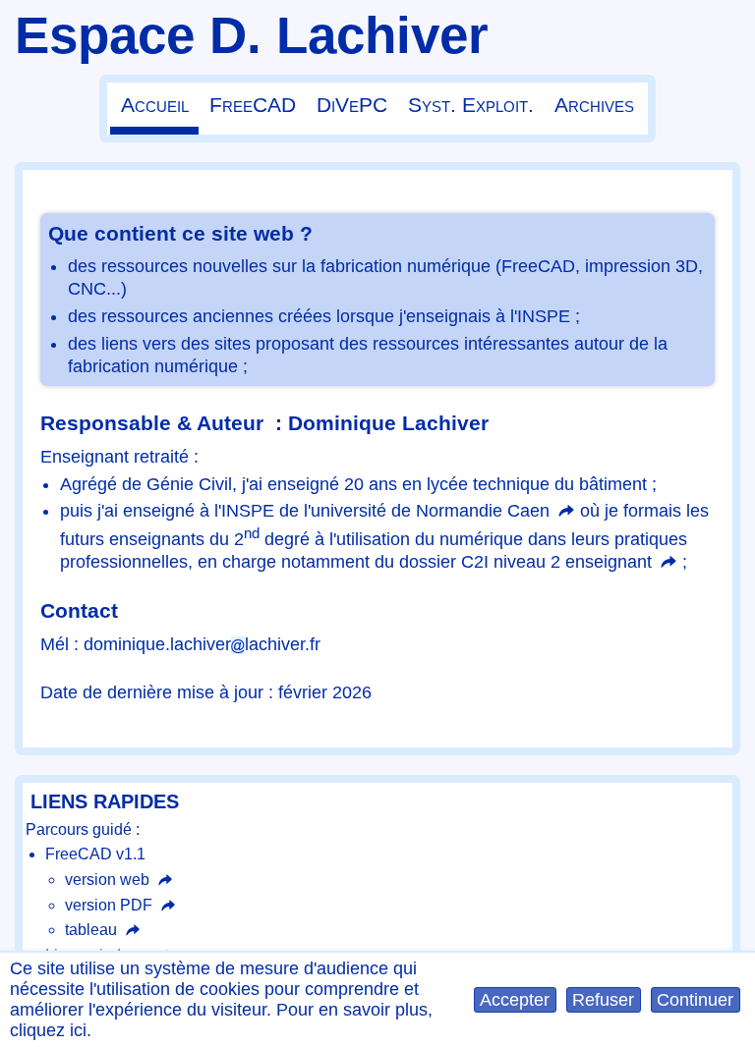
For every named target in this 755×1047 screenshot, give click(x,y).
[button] (515, 1000)
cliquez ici (48, 1030)
